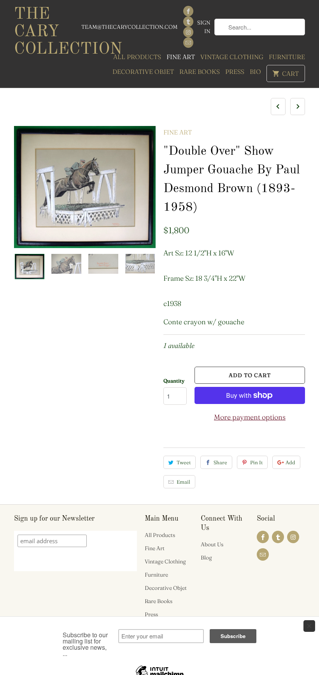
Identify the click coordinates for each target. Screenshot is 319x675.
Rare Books (199, 71)
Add (290, 462)
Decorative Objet (143, 71)
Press (234, 71)
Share (220, 462)
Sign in (203, 27)
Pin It (256, 462)
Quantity (173, 381)
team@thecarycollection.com (129, 26)
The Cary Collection (47, 32)
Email (183, 482)
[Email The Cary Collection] (188, 42)
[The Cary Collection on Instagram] (188, 32)
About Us (212, 544)
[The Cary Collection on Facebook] (188, 11)
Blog (206, 557)
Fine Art (181, 57)
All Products (137, 57)
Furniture (287, 57)
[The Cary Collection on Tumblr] (188, 21)
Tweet (184, 462)
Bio (255, 71)
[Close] (309, 626)
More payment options (250, 417)
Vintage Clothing (231, 57)
